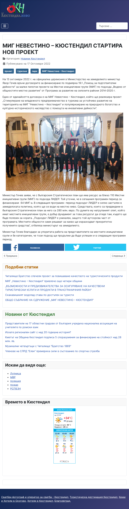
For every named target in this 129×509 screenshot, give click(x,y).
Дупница (15, 373)
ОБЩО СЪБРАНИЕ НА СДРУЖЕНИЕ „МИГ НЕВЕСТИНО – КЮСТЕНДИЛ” (49, 299)
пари (34, 71)
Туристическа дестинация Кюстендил (93, 497)
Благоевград (62, 500)
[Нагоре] (123, 503)
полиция (15, 381)
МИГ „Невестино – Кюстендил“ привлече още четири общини (43, 281)
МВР (13, 377)
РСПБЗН (15, 388)
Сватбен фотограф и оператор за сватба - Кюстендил (34, 497)
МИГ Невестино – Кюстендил (58, 71)
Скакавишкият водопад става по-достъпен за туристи (39, 294)
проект (8, 71)
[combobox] (112, 25)
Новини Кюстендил (33, 58)
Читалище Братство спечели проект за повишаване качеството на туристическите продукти (64, 276)
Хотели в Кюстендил (40, 500)
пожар (14, 384)
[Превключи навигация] (4, 26)
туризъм (22, 71)
